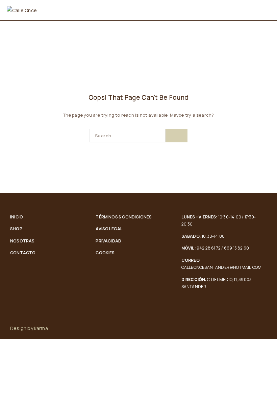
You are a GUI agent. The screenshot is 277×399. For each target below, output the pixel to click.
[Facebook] (251, 328)
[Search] (176, 135)
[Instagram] (265, 328)
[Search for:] (128, 135)
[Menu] (262, 10)
